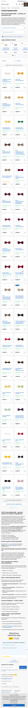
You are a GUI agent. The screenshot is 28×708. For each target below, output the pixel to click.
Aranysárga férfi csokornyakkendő (6, 128)
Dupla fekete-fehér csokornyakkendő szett (6, 488)
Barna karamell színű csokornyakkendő (7, 176)
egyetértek (14, 705)
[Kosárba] (11, 87)
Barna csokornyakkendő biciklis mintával (6, 152)
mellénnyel (9, 626)
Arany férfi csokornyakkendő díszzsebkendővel (6, 104)
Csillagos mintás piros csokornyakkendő (7, 346)
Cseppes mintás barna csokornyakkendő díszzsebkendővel (20, 322)
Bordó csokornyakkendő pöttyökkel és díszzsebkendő (19, 202)
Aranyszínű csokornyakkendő (19, 104)
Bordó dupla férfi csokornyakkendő (6, 226)
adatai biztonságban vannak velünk (10, 669)
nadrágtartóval (16, 626)
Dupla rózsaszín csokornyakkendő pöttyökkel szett (19, 488)
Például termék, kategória (10, 22)
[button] (16, 4)
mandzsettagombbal (7, 627)
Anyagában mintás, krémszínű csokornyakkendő (6, 80)
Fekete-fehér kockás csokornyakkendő (15, 48)
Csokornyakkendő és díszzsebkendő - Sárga (7, 463)
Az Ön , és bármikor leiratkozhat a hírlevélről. (14, 670)
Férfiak (8, 8)
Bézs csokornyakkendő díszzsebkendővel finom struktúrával (6, 297)
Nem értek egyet (13, 702)
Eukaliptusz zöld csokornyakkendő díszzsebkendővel (5, 48)
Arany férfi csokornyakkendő (19, 80)
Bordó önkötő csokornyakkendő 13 (7, 273)
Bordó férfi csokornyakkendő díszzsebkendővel (6, 249)
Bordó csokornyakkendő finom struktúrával (6, 201)
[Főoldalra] (5, 4)
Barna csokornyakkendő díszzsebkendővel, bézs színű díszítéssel (20, 152)
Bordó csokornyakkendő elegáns (19, 177)
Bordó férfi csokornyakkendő (19, 226)
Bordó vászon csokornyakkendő (19, 249)
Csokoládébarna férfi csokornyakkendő (7, 369)
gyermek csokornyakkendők (12, 544)
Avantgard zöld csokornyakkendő (19, 128)
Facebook (17, 686)
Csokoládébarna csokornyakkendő (19, 346)
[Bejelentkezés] (19, 4)
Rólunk (15, 692)
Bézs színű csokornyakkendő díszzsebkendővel (6, 322)
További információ (14, 700)
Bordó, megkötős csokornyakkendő (19, 273)
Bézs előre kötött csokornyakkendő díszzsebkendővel (19, 297)
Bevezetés (3, 8)
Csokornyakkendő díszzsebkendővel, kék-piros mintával (19, 416)
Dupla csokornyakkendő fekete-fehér (19, 464)
